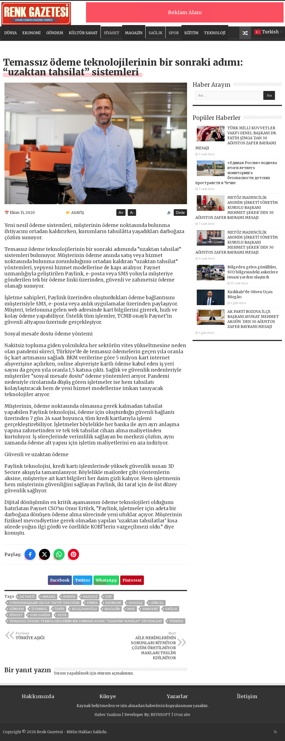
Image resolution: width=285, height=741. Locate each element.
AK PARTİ (27, 597)
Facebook (60, 580)
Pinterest (132, 580)
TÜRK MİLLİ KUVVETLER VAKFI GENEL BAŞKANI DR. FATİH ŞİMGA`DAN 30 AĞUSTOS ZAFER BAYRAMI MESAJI (236, 138)
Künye (107, 696)
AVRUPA (69, 597)
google (136, 603)
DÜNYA (10, 33)
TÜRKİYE (176, 621)
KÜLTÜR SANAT (83, 33)
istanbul (39, 609)
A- (132, 212)
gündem (16, 609)
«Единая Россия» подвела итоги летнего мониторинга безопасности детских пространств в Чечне (236, 172)
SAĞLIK (156, 33)
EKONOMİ (31, 33)
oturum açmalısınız (115, 673)
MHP (131, 609)
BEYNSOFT (161, 714)
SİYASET (111, 33)
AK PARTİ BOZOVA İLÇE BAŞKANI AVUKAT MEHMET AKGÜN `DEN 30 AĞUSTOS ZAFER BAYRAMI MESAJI (253, 319)
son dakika (40, 615)
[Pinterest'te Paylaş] (73, 554)
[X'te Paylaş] (44, 554)
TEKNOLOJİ (214, 33)
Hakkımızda (38, 696)
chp (108, 597)
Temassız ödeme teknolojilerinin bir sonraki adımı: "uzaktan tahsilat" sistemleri (85, 621)
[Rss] (275, 731)
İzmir (59, 609)
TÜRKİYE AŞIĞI (30, 635)
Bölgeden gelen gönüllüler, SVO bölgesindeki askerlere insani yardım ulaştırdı (252, 272)
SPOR (174, 33)
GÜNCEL (157, 603)
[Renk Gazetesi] (36, 12)
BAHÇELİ (90, 597)
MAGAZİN (133, 33)
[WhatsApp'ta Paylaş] (59, 554)
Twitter (82, 580)
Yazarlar (177, 696)
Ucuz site (182, 714)
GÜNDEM (54, 33)
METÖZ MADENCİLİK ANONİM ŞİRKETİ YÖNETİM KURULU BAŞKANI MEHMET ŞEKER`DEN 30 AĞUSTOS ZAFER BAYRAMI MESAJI (236, 207)
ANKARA (48, 597)
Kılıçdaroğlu (84, 609)
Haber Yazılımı (107, 714)
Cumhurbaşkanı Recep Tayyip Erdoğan (44, 603)
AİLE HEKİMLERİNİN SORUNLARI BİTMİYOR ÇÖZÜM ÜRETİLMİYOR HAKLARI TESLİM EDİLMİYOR (153, 645)
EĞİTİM (191, 33)
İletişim (247, 696)
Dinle (180, 212)
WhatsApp (106, 580)
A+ (121, 212)
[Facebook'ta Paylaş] (30, 554)
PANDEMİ (150, 609)
